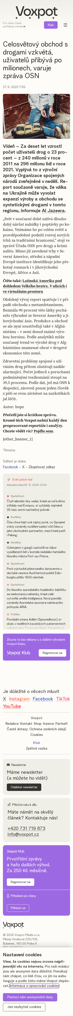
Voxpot (36, 718)
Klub (51, 25)
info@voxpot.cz (23, 834)
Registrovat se (52, 652)
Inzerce (48, 724)
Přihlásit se (18, 908)
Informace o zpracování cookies (34, 986)
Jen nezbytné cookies (24, 1007)
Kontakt (26, 724)
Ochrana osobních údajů (47, 729)
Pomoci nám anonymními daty (30, 997)
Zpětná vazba (36, 748)
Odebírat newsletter (24, 787)
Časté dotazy (17, 729)
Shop (37, 724)
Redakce (12, 724)
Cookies (36, 735)
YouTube (12, 706)
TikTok (63, 699)
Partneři (61, 724)
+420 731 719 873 (26, 828)
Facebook (10, 467)
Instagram (19, 699)
